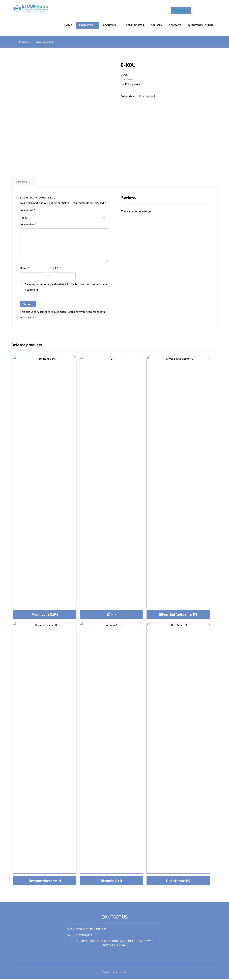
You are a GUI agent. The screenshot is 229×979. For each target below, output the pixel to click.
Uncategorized (147, 96)
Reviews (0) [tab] (23, 181)
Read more (44, 598)
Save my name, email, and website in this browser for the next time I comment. (66, 287)
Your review (28, 224)
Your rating (27, 209)
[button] (200, 10)
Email (53, 267)
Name (24, 267)
